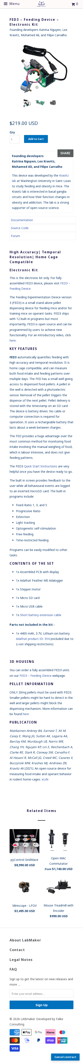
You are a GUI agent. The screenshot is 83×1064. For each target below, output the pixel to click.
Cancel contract (65, 1057)
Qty (12, 132)
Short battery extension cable (40, 615)
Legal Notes (21, 959)
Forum (15, 236)
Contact (17, 949)
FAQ (13, 969)
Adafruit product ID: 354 (33, 639)
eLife (45, 779)
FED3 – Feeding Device (36, 676)
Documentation (22, 220)
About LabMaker (25, 940)
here (13, 340)
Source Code (20, 228)
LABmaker (28, 1019)
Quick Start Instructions (40, 466)
